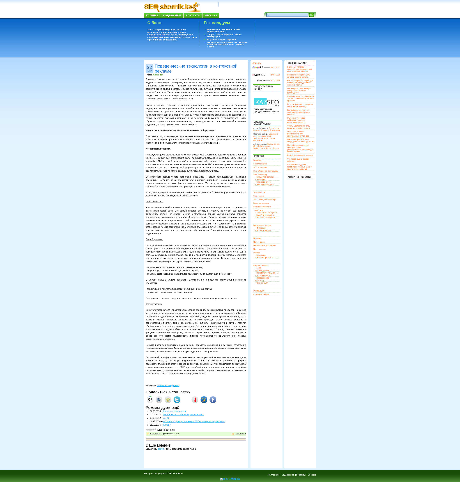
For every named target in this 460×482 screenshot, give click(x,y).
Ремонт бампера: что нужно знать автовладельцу (300, 105)
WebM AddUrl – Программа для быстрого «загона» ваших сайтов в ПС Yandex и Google (227, 44)
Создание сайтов (261, 294)
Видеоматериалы (261, 203)
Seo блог (257, 160)
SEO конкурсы (260, 167)
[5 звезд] (155, 429)
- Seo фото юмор (263, 182)
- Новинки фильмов (264, 257)
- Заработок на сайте (264, 215)
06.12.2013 (275, 67)
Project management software (300, 155)
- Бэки (258, 268)
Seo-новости (259, 192)
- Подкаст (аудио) (263, 230)
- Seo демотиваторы (264, 177)
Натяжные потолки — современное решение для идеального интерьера (299, 69)
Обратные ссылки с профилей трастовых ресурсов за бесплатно (265, 137)
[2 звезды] (149, 429)
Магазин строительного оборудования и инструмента (300, 140)
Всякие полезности (262, 207)
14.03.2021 (275, 80)
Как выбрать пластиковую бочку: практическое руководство (299, 90)
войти (161, 449)
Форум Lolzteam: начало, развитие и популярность (298, 127)
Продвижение (259, 249)
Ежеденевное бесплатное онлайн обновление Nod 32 (223, 30)
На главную (273, 475)
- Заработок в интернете (266, 213)
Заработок (258, 210)
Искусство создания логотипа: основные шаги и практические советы (299, 167)
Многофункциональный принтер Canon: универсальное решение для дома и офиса (300, 148)
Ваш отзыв (155, 434)
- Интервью (260, 228)
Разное (256, 253)
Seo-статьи (241, 434)
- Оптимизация (262, 270)
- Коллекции (260, 255)
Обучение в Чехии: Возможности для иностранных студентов (298, 133)
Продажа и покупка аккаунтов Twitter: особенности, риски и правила (300, 98)
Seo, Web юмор (260, 174)
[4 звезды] (153, 429)
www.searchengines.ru (168, 385)
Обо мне (211, 15)
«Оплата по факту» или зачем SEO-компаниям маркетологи (194, 421)
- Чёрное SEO (261, 283)
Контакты (193, 15)
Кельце (167, 425)
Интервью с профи (262, 225)
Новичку (257, 238)
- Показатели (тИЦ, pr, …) (267, 273)
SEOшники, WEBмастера (264, 199)
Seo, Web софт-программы (265, 171)
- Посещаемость (262, 275)
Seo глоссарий (260, 164)
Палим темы (259, 242)
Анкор (166, 418)
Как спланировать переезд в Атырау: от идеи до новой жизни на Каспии (300, 82)
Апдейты (256, 63)
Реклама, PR (259, 291)
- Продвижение (262, 278)
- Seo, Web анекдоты (264, 184)
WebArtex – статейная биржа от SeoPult (183, 414)
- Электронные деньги (265, 218)
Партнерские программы (264, 245)
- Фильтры (259, 280)
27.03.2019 (275, 75)
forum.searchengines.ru (175, 411)
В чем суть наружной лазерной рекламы (266, 129)
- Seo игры (260, 179)
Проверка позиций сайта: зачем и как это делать (298, 76)
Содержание (172, 15)
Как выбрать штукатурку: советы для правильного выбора (298, 112)
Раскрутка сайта (260, 265)
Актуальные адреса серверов (221, 39)
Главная (152, 15)
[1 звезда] (147, 429)
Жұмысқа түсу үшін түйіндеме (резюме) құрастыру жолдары (296, 120)
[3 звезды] (151, 429)
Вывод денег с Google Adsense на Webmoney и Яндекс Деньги (266, 146)
